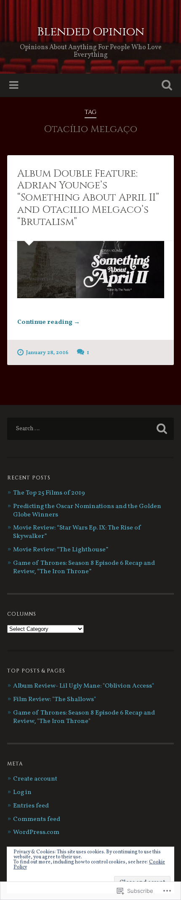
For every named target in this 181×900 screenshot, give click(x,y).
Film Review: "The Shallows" (54, 699)
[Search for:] (90, 429)
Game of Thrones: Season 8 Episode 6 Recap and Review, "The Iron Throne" (84, 717)
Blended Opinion (90, 32)
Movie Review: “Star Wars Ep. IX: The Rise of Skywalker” (77, 532)
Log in (22, 792)
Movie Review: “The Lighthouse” (60, 549)
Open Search (165, 86)
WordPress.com (36, 832)
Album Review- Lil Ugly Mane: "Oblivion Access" (83, 686)
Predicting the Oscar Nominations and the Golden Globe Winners (87, 510)
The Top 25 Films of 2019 (49, 493)
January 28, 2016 (47, 353)
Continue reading (48, 323)
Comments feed (36, 819)
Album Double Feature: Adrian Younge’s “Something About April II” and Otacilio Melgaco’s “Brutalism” (88, 198)
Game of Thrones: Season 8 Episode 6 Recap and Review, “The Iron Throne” (84, 567)
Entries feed (31, 806)
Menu (14, 85)
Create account (35, 779)
